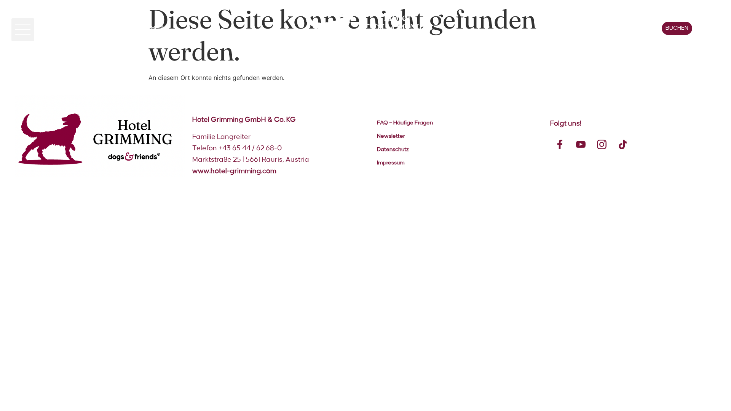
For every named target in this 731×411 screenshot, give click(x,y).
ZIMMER (59, 28)
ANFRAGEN (639, 28)
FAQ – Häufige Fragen (405, 123)
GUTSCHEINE (149, 28)
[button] (22, 29)
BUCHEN (677, 28)
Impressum (391, 163)
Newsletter (391, 136)
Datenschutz (393, 150)
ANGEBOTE (101, 28)
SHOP (601, 28)
